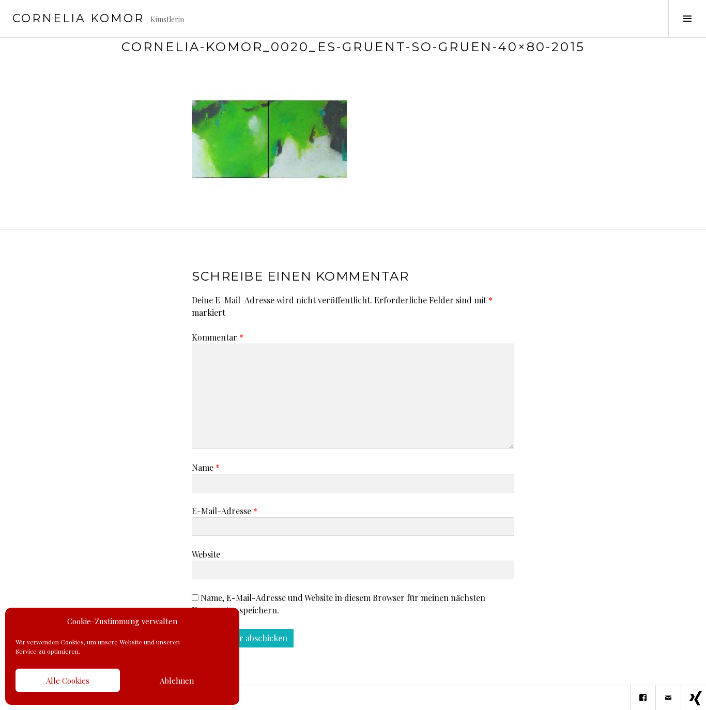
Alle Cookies (67, 680)
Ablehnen (177, 680)
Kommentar (217, 337)
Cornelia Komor (78, 18)
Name (206, 467)
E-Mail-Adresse (224, 510)
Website (206, 554)
